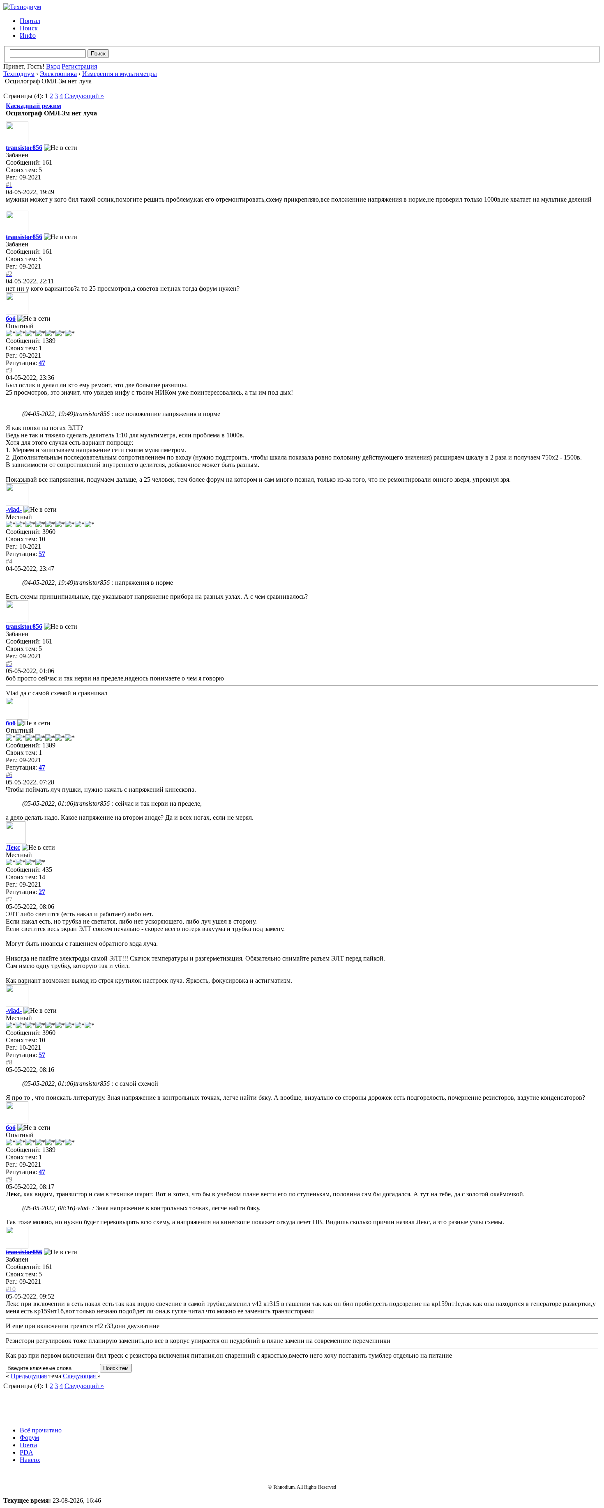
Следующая (80, 1375)
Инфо (28, 35)
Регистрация (79, 66)
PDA (26, 1452)
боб (11, 318)
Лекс (13, 847)
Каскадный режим (33, 105)
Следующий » (84, 95)
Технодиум (19, 73)
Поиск (29, 28)
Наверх (30, 1459)
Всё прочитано (41, 1430)
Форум (29, 1437)
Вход (53, 66)
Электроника (58, 73)
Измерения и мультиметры (119, 73)
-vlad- (14, 509)
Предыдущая (29, 1375)
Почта (28, 1444)
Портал (30, 20)
